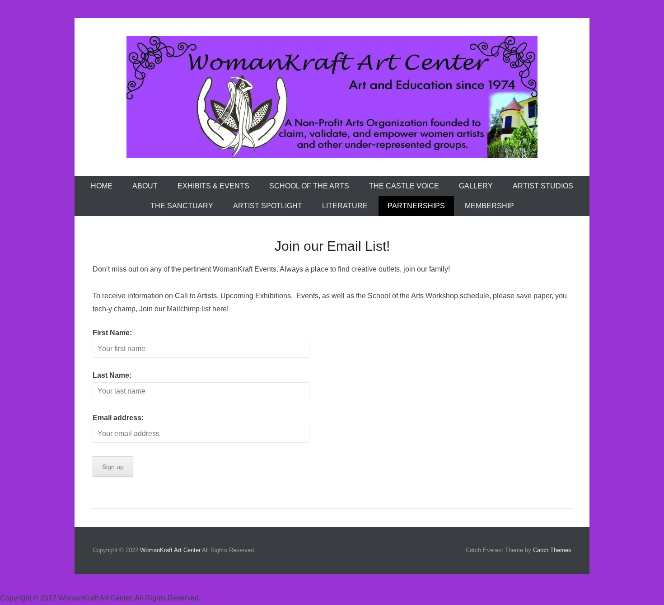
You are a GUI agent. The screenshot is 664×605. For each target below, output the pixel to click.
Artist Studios (543, 186)
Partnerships (416, 206)
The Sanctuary (181, 206)
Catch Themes (552, 550)
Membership (489, 206)
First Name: (112, 333)
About (145, 186)
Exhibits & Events (213, 186)
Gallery (476, 186)
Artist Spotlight (267, 206)
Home (101, 186)
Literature (345, 206)
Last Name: (112, 375)
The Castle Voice (404, 186)
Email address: (118, 418)
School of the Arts (309, 186)
